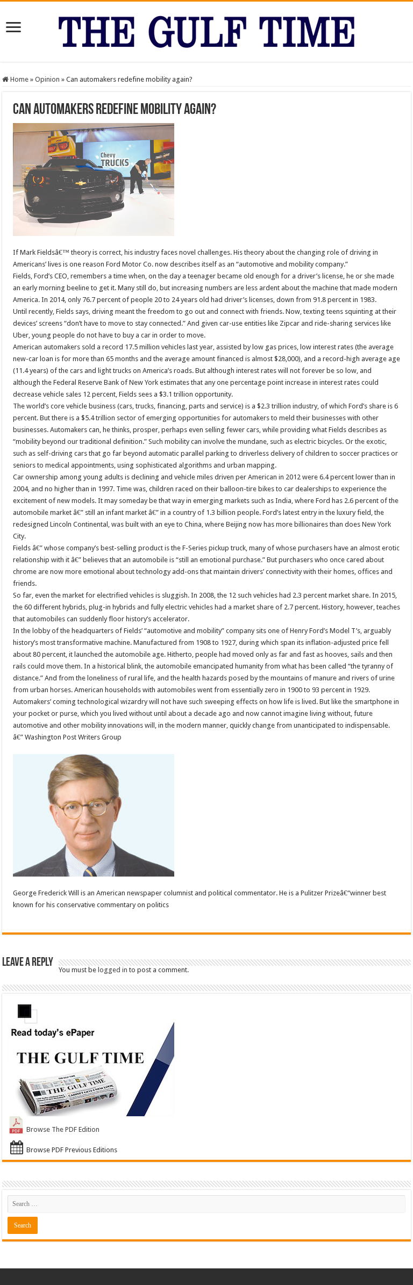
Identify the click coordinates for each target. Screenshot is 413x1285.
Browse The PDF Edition (62, 1129)
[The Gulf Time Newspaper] (206, 29)
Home (19, 79)
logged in (112, 970)
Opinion (47, 79)
